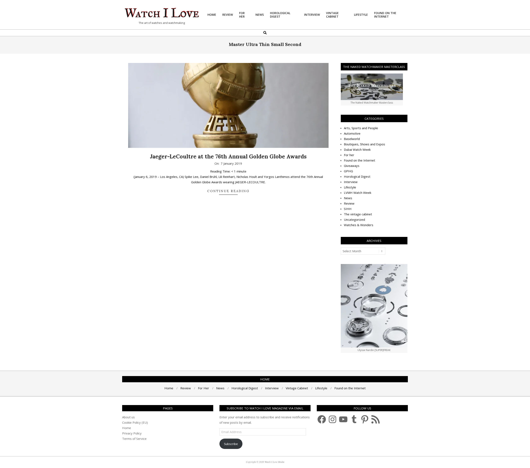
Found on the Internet (359, 160)
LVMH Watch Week (357, 193)
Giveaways (351, 166)
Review (349, 203)
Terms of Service (134, 439)
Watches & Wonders (358, 225)
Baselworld (352, 139)
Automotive (352, 133)
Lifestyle (350, 187)
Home (126, 428)
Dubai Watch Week (357, 149)
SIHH (348, 209)
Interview (351, 182)
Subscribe (231, 444)
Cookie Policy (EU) (135, 422)
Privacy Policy (132, 433)
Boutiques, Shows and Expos (364, 144)
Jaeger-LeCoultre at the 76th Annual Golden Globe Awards (228, 156)
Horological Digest (357, 176)
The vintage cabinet (358, 214)
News (348, 198)
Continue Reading (228, 191)
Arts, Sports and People (361, 128)
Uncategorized (354, 219)
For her (349, 155)
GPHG (348, 171)
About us (128, 417)
